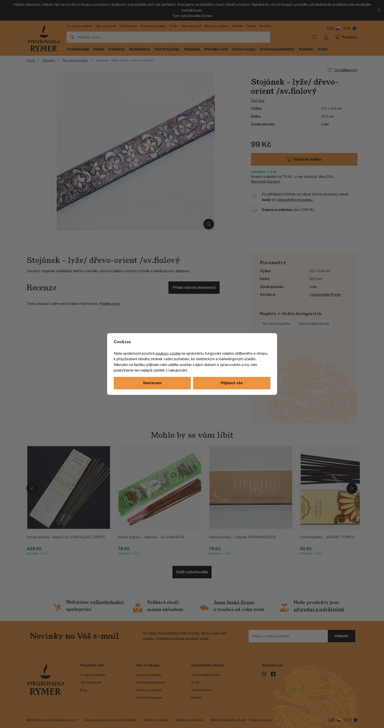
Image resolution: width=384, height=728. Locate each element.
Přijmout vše (232, 383)
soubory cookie (168, 353)
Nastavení (152, 383)
